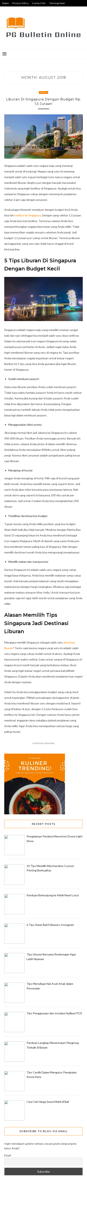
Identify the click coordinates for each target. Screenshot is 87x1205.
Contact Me (39, 3)
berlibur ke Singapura (27, 215)
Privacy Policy (20, 3)
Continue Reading (43, 743)
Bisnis (43, 92)
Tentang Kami (57, 3)
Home (5, 3)
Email (7, 1155)
